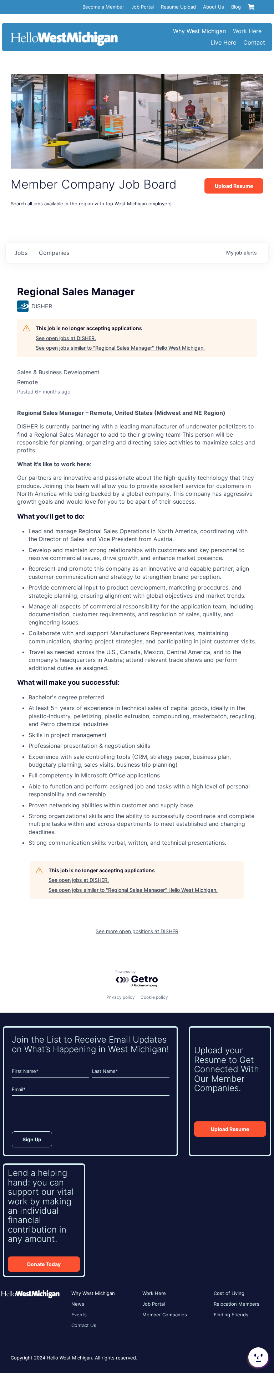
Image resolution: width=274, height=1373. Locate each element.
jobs (20, 252)
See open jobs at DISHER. (66, 338)
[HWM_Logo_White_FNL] (64, 32)
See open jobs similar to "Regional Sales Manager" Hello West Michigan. (120, 348)
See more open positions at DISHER (137, 931)
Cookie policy (154, 997)
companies (54, 252)
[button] (257, 1357)
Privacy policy (120, 997)
